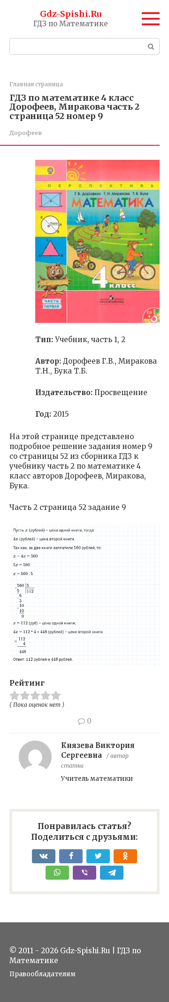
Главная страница (36, 84)
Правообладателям (42, 974)
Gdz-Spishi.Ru (70, 13)
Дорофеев (25, 132)
